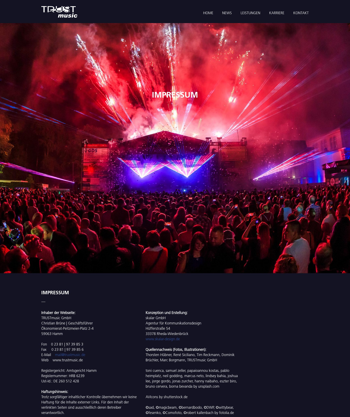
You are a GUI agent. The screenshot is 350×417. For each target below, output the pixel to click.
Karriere (276, 13)
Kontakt (301, 13)
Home (208, 13)
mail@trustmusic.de (70, 354)
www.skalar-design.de (163, 339)
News (227, 13)
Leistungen (250, 13)
